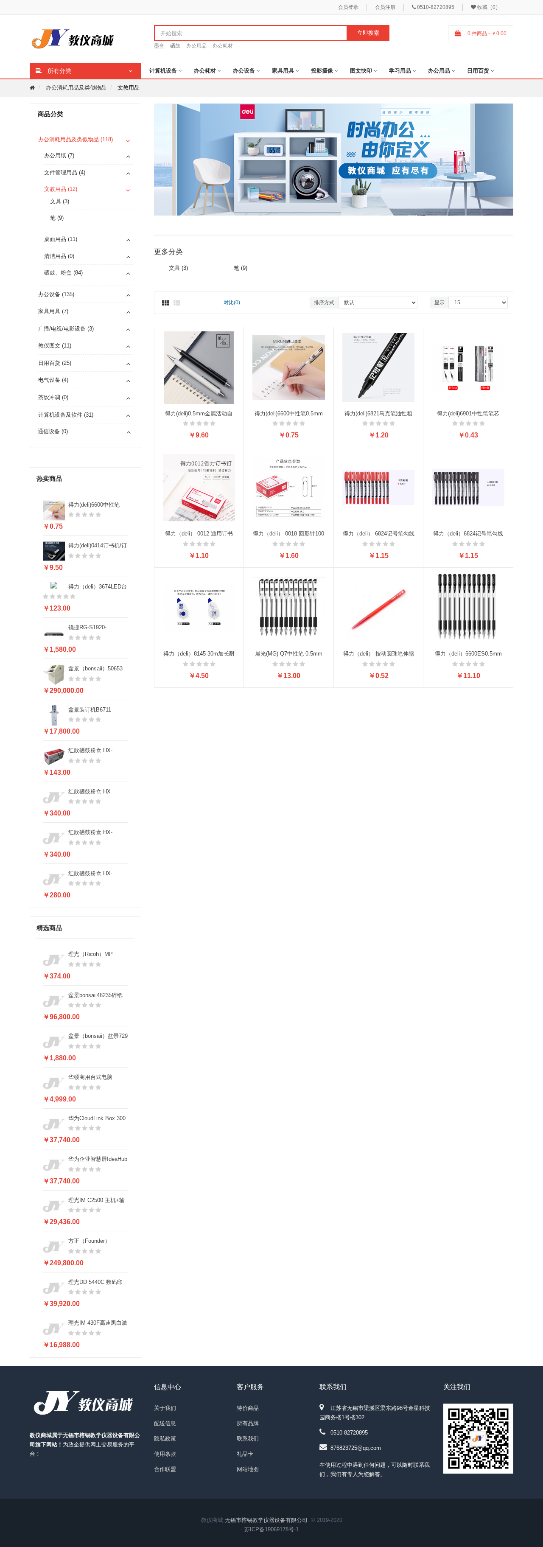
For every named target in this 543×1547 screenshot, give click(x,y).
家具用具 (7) (53, 311)
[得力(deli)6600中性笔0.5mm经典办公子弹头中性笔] (288, 367)
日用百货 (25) (54, 363)
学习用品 (400, 70)
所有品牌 (248, 1423)
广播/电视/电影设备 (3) (66, 328)
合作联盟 (165, 1469)
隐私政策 (165, 1438)
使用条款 (165, 1454)
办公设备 (244, 70)
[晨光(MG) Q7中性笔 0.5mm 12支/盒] (288, 607)
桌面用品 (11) (60, 239)
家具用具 (283, 70)
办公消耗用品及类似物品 (76, 87)
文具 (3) (59, 201)
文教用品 (129, 87)
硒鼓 (175, 46)
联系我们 (248, 1438)
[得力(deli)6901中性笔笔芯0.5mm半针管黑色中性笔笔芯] (468, 367)
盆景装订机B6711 (89, 709)
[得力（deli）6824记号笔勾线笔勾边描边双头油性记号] (468, 487)
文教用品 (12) (60, 189)
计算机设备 (163, 70)
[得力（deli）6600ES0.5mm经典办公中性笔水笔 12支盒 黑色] (468, 607)
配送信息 (165, 1423)
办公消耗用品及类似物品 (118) (75, 139)
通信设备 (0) (53, 431)
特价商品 (248, 1408)
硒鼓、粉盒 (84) (63, 272)
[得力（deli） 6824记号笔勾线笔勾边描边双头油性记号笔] (378, 487)
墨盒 (159, 46)
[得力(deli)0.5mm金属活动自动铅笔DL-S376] (199, 367)
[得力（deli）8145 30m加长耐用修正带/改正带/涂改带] (199, 607)
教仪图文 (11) (54, 345)
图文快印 (361, 70)
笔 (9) (57, 218)
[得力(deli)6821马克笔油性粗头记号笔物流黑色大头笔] (378, 367)
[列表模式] (177, 303)
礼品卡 (245, 1454)
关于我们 (165, 1408)
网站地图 (248, 1469)
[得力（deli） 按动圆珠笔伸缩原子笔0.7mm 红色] (378, 607)
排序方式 (324, 302)
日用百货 (478, 70)
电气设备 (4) (53, 380)
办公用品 (196, 46)
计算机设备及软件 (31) (65, 415)
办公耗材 (223, 46)
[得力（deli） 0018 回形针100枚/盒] (288, 487)
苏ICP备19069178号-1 (271, 1529)
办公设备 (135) (56, 294)
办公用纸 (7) (59, 155)
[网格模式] (165, 303)
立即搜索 (368, 33)
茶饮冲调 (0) (53, 397)
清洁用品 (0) (59, 256)
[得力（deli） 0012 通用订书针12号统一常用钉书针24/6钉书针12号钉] (199, 487)
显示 (439, 302)
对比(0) (232, 302)
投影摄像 (322, 70)
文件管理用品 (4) (64, 172)
